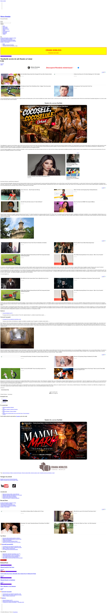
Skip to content (3, 0)
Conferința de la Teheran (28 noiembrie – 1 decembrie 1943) (13, 602)
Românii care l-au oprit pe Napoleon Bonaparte (8, 479)
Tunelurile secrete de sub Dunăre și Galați (47, 472)
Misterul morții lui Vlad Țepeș (7, 567)
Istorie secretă (2, 571)
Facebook (18, 416)
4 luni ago (2, 569)
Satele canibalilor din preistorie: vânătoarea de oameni (12, 547)
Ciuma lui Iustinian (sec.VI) (7, 313)
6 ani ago (2, 63)
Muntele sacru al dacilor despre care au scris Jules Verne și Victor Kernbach (16, 414)
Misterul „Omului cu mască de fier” (9, 548)
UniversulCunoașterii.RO (7, 544)
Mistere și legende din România (6, 56)
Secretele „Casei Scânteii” (5, 506)
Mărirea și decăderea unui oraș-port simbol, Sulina (9, 480)
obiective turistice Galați (35, 472)
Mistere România (5, 16)
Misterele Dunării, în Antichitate (7, 580)
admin (1, 64)
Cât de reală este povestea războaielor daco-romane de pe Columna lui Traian (18, 573)
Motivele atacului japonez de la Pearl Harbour (11, 601)
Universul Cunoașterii (6, 591)
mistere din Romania (6, 472)
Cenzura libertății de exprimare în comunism (8, 505)
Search (1, 21)
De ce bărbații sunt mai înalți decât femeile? (10, 549)
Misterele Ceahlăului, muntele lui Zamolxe (10, 410)
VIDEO (4, 34)
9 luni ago (2, 575)
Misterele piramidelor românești (8, 408)
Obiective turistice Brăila (26, 472)
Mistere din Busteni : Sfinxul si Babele (9, 412)
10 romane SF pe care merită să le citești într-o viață (12, 319)
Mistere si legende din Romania (15, 472)
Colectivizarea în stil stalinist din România (7, 504)
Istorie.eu (4, 598)
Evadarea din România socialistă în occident (8, 502)
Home (4, 25)
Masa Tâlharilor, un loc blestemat (8, 586)
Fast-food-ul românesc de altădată (6, 503)
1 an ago (1, 582)
